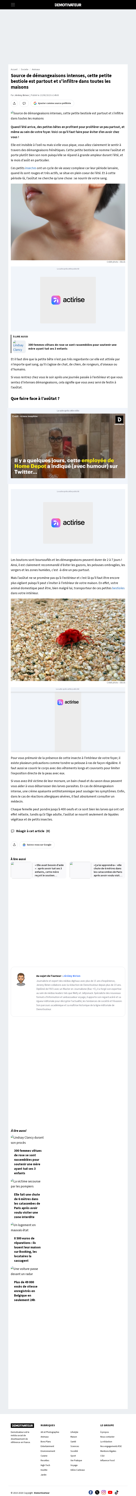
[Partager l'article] (14, 103)
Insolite (44, 1470)
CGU (102, 1455)
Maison (73, 1436)
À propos (104, 1432)
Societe (24, 69)
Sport (73, 1455)
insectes (30, 168)
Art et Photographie (50, 1432)
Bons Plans (46, 1441)
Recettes (45, 1460)
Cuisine (44, 1455)
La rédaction (106, 1441)
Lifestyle (74, 1432)
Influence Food (107, 1460)
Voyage (74, 1465)
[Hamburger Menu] (13, 4)
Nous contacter (107, 1436)
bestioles (118, 588)
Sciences (74, 1446)
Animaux (36, 69)
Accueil (14, 69)
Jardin (43, 1474)
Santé (73, 1441)
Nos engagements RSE (111, 1446)
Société (74, 1451)
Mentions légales (108, 1451)
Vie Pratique (76, 1460)
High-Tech (45, 1465)
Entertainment (47, 1446)
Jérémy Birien (21, 95)
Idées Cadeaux (77, 1470)
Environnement (48, 1451)
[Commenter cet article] (24, 103)
